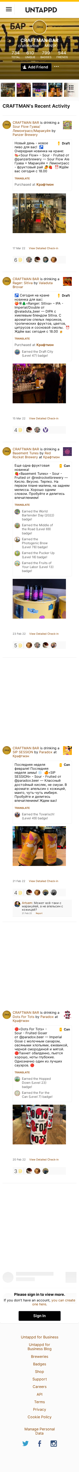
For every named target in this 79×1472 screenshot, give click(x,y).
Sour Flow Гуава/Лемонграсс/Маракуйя (32, 128)
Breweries (39, 1356)
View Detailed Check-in (43, 248)
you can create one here (53, 1302)
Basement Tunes (26, 453)
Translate (22, 178)
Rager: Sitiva (23, 283)
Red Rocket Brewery (32, 455)
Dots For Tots (23, 1017)
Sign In (39, 1316)
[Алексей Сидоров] (45, 260)
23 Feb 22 (19, 633)
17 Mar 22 (19, 248)
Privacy (39, 1409)
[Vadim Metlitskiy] (45, 892)
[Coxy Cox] (54, 892)
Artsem (27, 903)
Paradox (45, 752)
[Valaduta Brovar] (45, 430)
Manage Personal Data (39, 1431)
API (40, 1394)
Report (39, 913)
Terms (39, 1402)
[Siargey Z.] (29, 260)
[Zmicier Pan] (54, 260)
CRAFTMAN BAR (26, 122)
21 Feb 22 (19, 881)
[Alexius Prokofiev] (37, 260)
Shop (39, 1371)
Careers (40, 1386)
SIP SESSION (23, 752)
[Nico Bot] (54, 645)
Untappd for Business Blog (40, 1346)
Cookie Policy (40, 1417)
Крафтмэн (45, 184)
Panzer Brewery (25, 135)
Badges (39, 1364)
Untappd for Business (39, 1337)
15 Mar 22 (19, 418)
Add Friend (38, 67)
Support (39, 1379)
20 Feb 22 (19, 1159)
